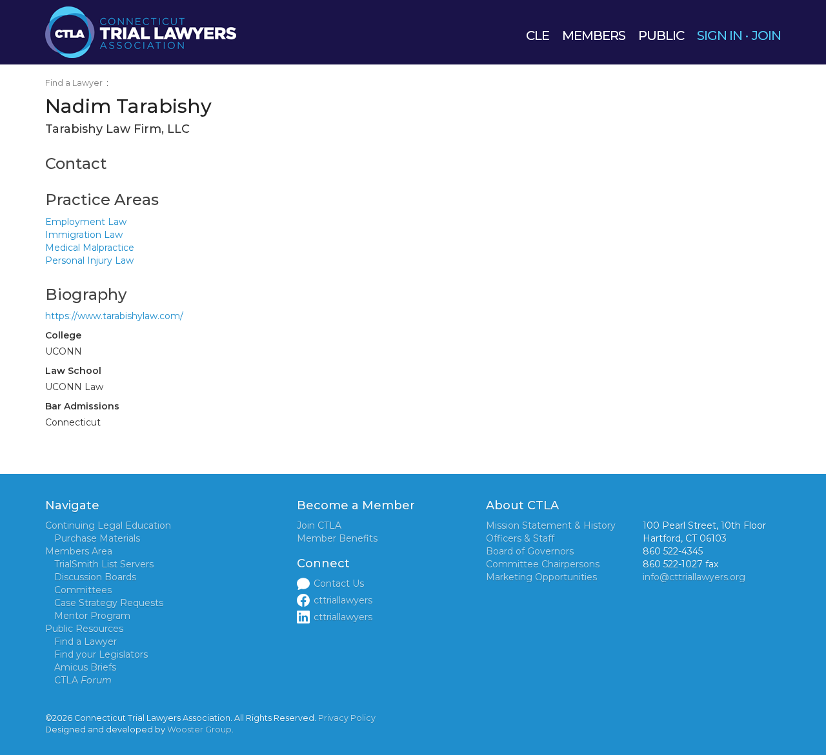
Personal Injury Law (89, 260)
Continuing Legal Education (108, 525)
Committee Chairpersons (542, 564)
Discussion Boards (95, 577)
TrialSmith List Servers (104, 564)
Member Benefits (337, 538)
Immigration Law (84, 234)
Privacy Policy (347, 718)
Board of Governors (530, 551)
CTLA (83, 680)
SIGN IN (719, 35)
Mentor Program (92, 616)
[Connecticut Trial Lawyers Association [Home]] (140, 31)
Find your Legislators (101, 654)
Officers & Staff (520, 538)
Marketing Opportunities (541, 577)
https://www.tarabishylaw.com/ (114, 316)
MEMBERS (593, 35)
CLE (537, 35)
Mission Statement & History (551, 525)
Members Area (78, 551)
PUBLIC (661, 35)
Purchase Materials (97, 538)
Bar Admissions (82, 406)
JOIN (766, 35)
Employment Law (85, 222)
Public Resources (84, 628)
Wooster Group (199, 729)
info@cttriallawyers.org (694, 577)
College (63, 335)
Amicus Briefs (85, 667)
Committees (83, 590)
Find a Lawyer (74, 83)
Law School (73, 371)
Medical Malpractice (89, 247)
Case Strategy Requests (108, 603)
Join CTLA (319, 525)
